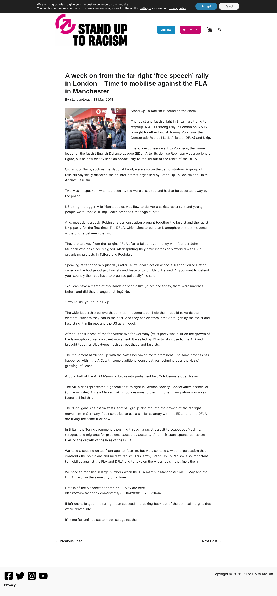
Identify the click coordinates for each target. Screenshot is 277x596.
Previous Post (69, 541)
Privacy (10, 585)
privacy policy (177, 8)
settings (145, 8)
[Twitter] (20, 575)
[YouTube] (43, 575)
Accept (206, 6)
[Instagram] (31, 575)
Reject (229, 6)
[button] (166, 30)
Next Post (211, 541)
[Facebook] (8, 575)
